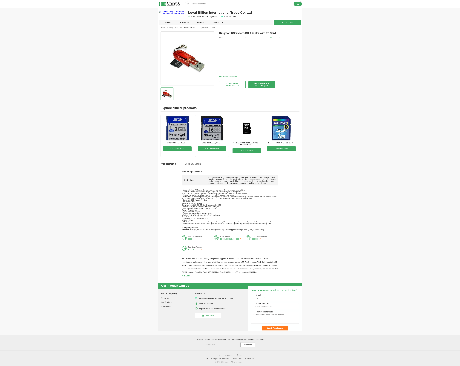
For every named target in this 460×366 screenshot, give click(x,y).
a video (253, 177)
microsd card (222, 183)
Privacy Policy (238, 358)
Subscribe (248, 345)
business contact (252, 179)
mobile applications (234, 179)
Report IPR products (221, 358)
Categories (228, 355)
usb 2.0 (265, 179)
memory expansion (238, 183)
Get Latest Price (276, 38)
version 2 (220, 179)
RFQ (207, 358)
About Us (201, 22)
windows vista (232, 177)
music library (235, 181)
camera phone (221, 181)
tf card (263, 183)
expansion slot (262, 181)
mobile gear (254, 183)
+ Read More (187, 276)
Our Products (166, 302)
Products (184, 22)
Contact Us (218, 22)
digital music (248, 181)
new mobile (264, 177)
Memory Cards (173, 28)
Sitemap (250, 358)
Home (167, 22)
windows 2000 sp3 (216, 177)
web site (244, 177)
